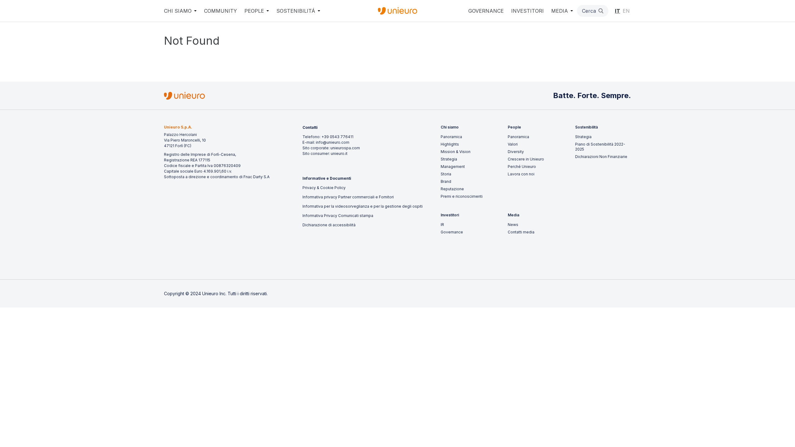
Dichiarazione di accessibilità (329, 225)
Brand (446, 181)
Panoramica (451, 136)
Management (453, 166)
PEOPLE (254, 11)
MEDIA (559, 11)
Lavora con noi (521, 174)
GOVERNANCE (486, 11)
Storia (446, 174)
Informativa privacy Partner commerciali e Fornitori (348, 197)
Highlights (450, 144)
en (626, 11)
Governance (452, 232)
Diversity (516, 151)
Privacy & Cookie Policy (324, 187)
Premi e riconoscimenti (462, 196)
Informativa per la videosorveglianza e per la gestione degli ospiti (362, 206)
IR (442, 224)
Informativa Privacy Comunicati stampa (337, 215)
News (513, 224)
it (617, 11)
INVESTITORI (527, 11)
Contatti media (521, 232)
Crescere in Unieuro (526, 159)
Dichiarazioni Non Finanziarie (601, 156)
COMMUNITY (220, 11)
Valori (513, 144)
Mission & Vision (455, 151)
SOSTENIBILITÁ (295, 11)
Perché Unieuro (522, 166)
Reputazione (452, 189)
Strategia (449, 159)
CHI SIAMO (178, 11)
